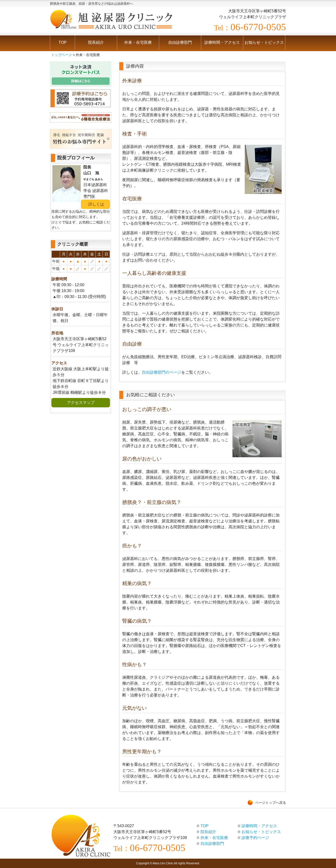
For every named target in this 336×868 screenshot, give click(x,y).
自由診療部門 (180, 42)
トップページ (61, 55)
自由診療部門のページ (161, 372)
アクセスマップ (80, 402)
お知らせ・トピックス (264, 42)
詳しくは (96, 204)
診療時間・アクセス (222, 42)
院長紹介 (96, 42)
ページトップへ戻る (270, 803)
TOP (63, 42)
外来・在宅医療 (138, 42)
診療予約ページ (255, 838)
